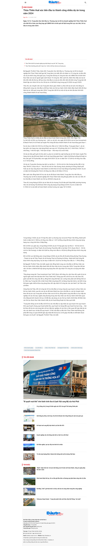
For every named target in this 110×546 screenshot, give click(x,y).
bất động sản (38, 256)
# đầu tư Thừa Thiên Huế (50, 347)
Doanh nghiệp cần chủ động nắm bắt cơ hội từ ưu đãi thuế (52, 435)
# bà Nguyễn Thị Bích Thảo (63, 347)
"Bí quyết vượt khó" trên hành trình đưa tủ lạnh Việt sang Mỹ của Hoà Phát (51, 402)
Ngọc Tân (25, 17)
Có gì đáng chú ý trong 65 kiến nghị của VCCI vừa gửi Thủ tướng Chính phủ (57, 406)
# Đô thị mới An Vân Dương (76, 347)
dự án (28, 75)
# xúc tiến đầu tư (39, 347)
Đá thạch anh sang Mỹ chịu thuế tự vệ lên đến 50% (50, 425)
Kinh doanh (27, 7)
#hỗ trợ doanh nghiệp (28, 347)
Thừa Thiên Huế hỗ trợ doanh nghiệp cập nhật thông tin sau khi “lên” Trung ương (44, 63)
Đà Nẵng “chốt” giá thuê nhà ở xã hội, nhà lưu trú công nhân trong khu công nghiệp (59, 488)
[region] (55, 42)
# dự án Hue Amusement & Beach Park (32, 350)
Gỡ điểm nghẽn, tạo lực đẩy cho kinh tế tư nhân (50, 444)
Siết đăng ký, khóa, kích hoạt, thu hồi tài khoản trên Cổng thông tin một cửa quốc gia (60, 416)
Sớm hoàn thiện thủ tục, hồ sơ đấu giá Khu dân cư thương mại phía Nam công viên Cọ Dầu (61, 478)
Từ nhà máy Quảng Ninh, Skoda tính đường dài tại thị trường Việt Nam (56, 454)
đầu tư (52, 80)
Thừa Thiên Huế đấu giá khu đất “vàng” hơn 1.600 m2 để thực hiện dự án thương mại (46, 66)
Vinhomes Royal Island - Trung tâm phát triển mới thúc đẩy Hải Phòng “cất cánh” (59, 499)
